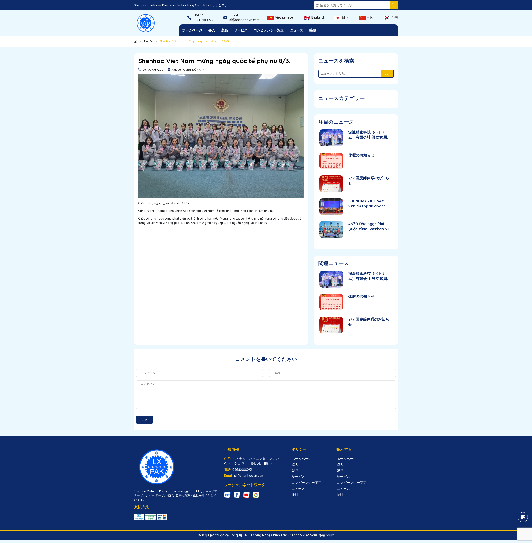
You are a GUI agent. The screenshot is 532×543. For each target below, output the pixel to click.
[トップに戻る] (523, 506)
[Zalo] (227, 495)
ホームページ (192, 30)
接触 (312, 30)
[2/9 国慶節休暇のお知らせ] (331, 183)
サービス (241, 30)
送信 (144, 420)
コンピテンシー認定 (269, 30)
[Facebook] (237, 495)
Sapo (330, 535)
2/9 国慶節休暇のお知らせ (368, 180)
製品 (224, 30)
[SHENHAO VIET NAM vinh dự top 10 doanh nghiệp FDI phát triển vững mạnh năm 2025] (331, 206)
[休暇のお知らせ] (331, 161)
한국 (394, 17)
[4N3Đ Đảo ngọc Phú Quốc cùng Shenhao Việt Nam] (331, 229)
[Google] (256, 495)
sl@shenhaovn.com (244, 20)
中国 (369, 17)
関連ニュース (333, 263)
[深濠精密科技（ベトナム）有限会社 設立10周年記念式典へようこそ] (331, 137)
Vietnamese (283, 17)
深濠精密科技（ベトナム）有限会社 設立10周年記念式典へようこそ (369, 135)
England (317, 17)
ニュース (296, 30)
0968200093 (203, 20)
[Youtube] (246, 495)
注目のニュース (336, 122)
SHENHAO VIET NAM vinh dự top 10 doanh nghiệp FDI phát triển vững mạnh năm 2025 (367, 204)
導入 (211, 30)
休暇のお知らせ (361, 155)
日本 (345, 17)
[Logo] (146, 23)
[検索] (394, 5)
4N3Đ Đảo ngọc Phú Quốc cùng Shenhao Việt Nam (370, 226)
